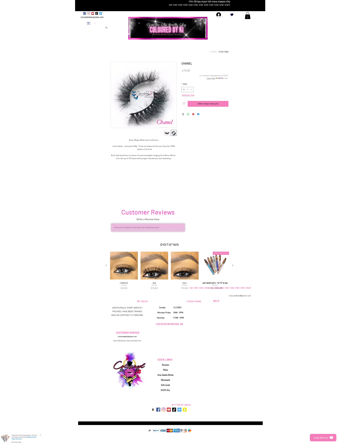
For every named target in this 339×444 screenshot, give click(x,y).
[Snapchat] (185, 410)
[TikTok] (96, 13)
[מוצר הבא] (106, 265)
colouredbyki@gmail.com (240, 295)
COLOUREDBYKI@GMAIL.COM (92, 17)
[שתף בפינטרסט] (193, 114)
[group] (169, 270)
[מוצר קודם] (232, 265)
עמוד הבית (223, 51)
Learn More (211, 78)
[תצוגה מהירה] (185, 265)
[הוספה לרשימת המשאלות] (184, 103)
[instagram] (88, 13)
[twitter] (100, 13)
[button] (248, 15)
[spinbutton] (187, 89)
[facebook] (84, 13)
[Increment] (183, 89)
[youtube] (92, 13)
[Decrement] (191, 89)
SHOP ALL (165, 390)
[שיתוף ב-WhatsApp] (188, 114)
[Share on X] (183, 114)
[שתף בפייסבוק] (198, 114)
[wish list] (232, 14)
